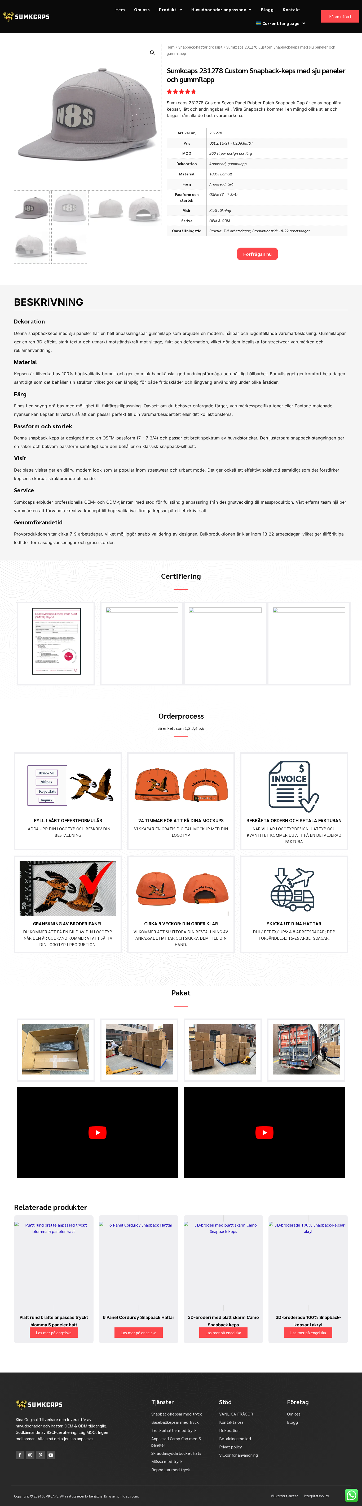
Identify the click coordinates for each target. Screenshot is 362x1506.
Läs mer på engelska (54, 1332)
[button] (152, 53)
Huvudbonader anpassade (218, 9)
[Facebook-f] (20, 1455)
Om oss (142, 9)
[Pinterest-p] (40, 1455)
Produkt (168, 9)
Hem (120, 9)
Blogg (267, 9)
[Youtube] (51, 1455)
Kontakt (292, 9)
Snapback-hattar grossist (200, 46)
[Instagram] (30, 1455)
